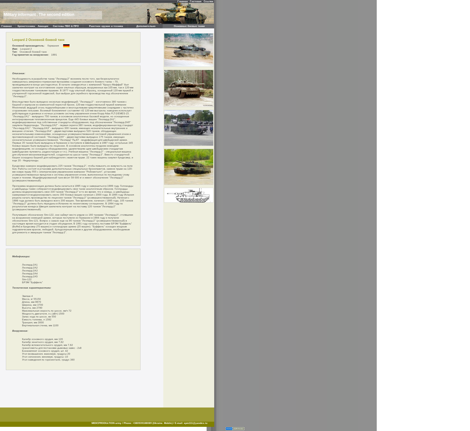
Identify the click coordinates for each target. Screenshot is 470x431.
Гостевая (195, 1)
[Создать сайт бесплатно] (235, 429)
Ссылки (208, 1)
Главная (182, 1)
